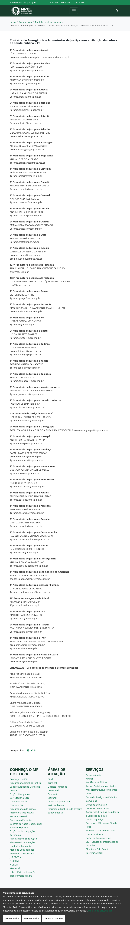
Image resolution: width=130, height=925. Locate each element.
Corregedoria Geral (20, 797)
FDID (88, 826)
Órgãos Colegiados (20, 794)
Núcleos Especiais (19, 827)
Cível (50, 779)
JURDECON (15, 857)
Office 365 (79, 2)
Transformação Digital (21, 875)
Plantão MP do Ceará (97, 849)
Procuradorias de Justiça (23, 808)
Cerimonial (15, 834)
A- (30, 2)
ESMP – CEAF (16, 805)
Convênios (91, 800)
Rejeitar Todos (31, 918)
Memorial (15, 868)
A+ (25, 2)
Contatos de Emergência (48, 21)
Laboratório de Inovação (22, 872)
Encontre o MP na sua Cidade (101, 823)
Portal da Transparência (98, 837)
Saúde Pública (55, 812)
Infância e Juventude (59, 801)
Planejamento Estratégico (23, 838)
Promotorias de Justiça (22, 812)
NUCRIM (14, 860)
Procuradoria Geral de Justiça (25, 782)
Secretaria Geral (18, 816)
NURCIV (14, 864)
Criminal (52, 782)
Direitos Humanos (57, 786)
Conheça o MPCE (19, 779)
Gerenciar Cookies (53, 918)
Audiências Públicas (96, 782)
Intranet (53, 2)
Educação (53, 794)
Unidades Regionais (20, 846)
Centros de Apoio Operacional (26, 823)
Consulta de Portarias (97, 808)
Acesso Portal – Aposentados (101, 786)
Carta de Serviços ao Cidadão (101, 797)
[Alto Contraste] (35, 2)
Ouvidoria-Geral (18, 801)
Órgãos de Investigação (22, 831)
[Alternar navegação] (73, 10)
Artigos (89, 778)
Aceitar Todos (12, 918)
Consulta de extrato (96, 804)
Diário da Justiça (94, 819)
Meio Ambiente (56, 805)
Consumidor (54, 790)
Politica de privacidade (100, 910)
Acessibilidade (93, 774)
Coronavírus (25, 21)
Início (13, 21)
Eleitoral (52, 797)
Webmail (66, 2)
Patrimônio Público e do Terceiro (65, 808)
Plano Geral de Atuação (22, 842)
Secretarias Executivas (21, 820)
